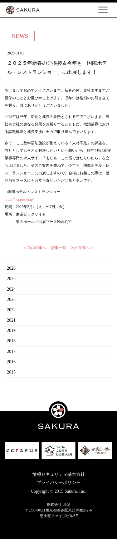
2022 (11, 310)
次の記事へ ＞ (83, 248)
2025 (11, 278)
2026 (11, 268)
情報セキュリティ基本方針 (58, 474)
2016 (11, 361)
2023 (11, 299)
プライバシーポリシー (58, 482)
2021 (11, 320)
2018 (11, 340)
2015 (11, 372)
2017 (11, 351)
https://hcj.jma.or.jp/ (19, 199)
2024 (11, 289)
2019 (11, 330)
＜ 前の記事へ (34, 248)
